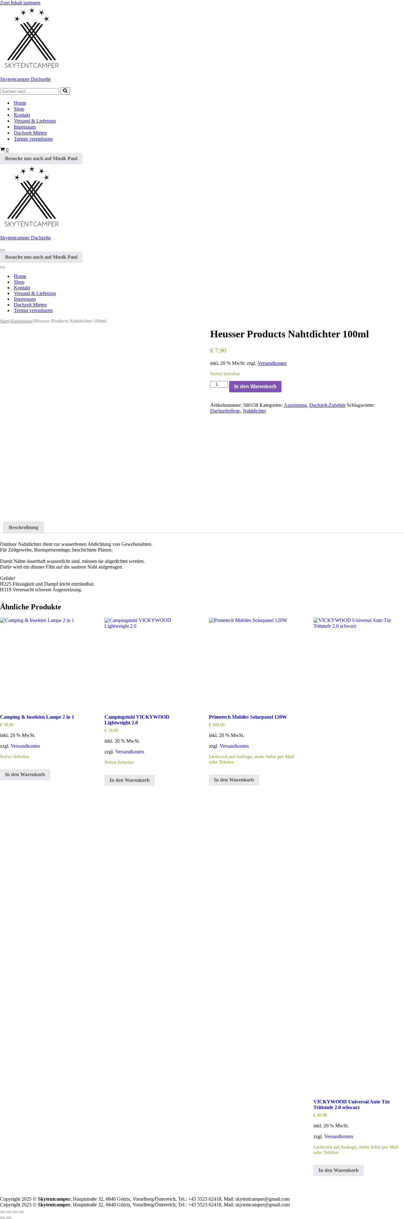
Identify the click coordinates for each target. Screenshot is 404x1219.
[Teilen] (15, 1212)
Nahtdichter (254, 410)
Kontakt (22, 115)
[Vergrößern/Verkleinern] (2, 1212)
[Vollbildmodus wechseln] (8, 1212)
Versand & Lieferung (35, 121)
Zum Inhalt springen (20, 2)
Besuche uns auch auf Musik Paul (41, 158)
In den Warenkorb (255, 386)
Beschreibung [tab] (23, 527)
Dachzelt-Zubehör (327, 405)
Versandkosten (272, 363)
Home (20, 103)
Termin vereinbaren (33, 139)
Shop (19, 109)
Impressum (25, 127)
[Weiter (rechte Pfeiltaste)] (8, 1218)
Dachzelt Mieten (30, 133)
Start (4, 320)
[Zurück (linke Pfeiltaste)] (2, 1218)
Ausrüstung (21, 320)
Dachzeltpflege (225, 410)
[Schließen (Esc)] (21, 1212)
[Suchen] (65, 91)
